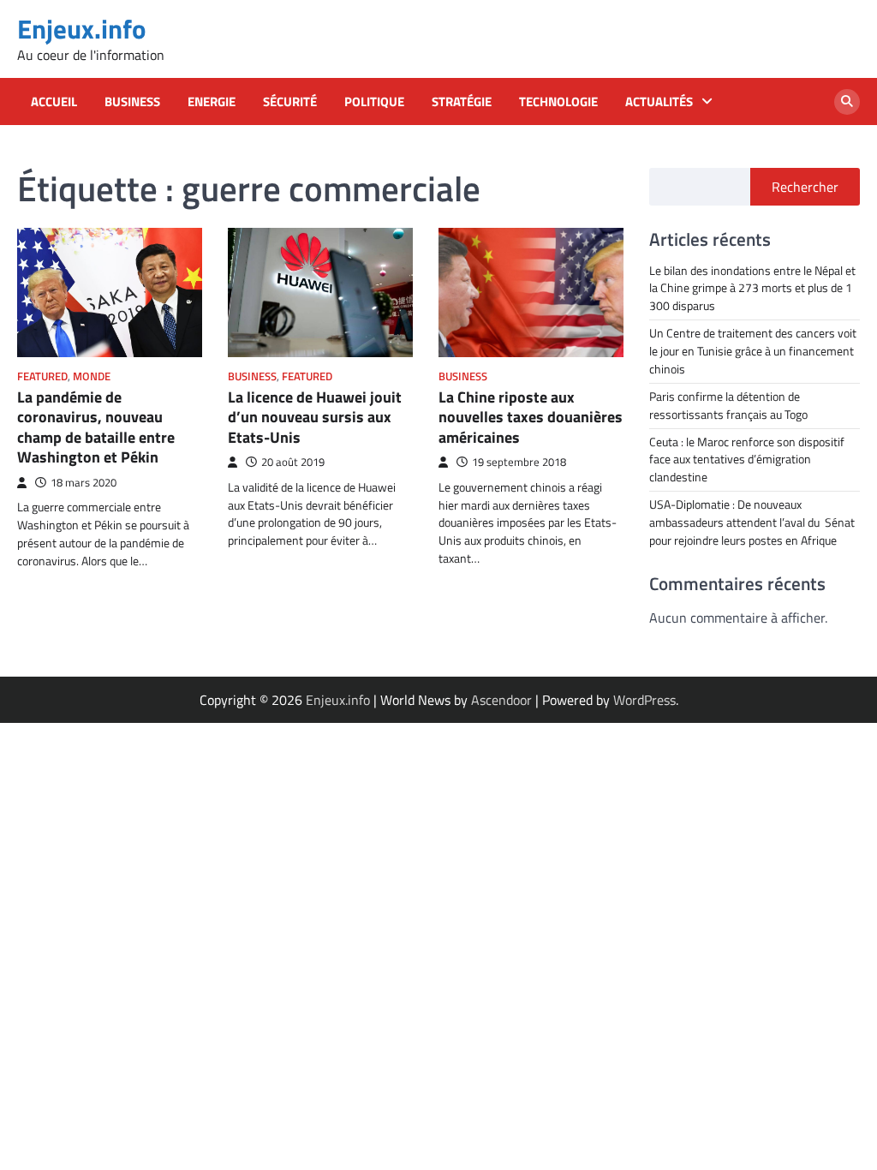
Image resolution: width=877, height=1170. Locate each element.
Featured (42, 376)
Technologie (558, 102)
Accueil (54, 102)
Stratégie (462, 102)
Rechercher (805, 186)
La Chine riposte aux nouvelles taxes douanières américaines (530, 417)
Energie (212, 102)
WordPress (644, 699)
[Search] (847, 102)
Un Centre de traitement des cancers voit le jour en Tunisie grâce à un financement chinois (752, 351)
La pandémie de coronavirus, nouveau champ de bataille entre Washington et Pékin (96, 427)
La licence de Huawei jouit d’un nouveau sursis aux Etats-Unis (315, 417)
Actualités (659, 102)
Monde (91, 376)
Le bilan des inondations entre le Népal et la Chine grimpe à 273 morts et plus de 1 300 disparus (752, 288)
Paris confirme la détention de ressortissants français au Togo (728, 405)
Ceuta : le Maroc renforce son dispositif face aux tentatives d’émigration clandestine (746, 460)
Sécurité (290, 102)
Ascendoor (501, 699)
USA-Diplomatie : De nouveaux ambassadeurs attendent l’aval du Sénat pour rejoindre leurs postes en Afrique (752, 522)
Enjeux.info (81, 29)
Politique (374, 102)
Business (132, 102)
